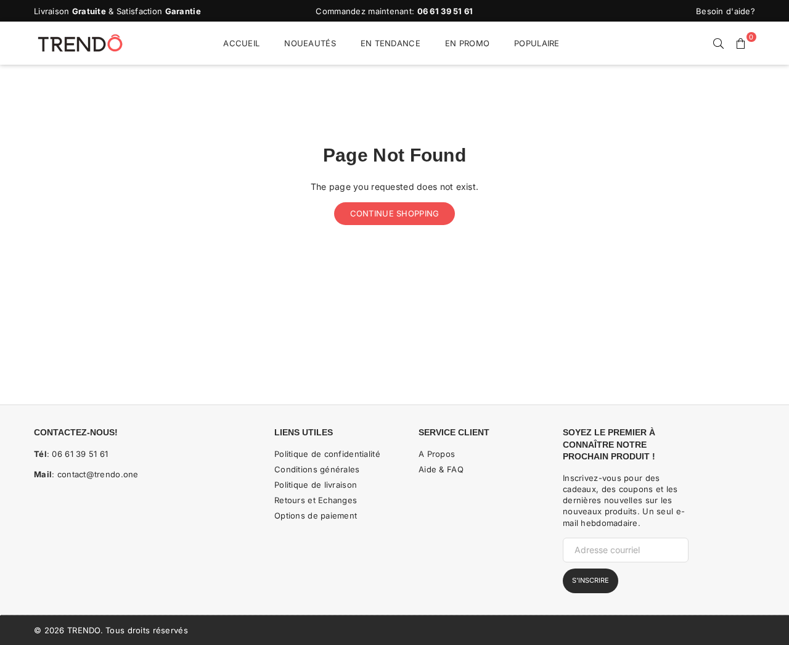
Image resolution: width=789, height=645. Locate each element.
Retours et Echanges (315, 500)
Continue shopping (394, 213)
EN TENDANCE (390, 43)
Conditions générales (317, 469)
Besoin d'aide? (725, 11)
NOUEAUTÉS (310, 43)
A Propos (437, 454)
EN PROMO (467, 43)
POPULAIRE (537, 43)
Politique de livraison (315, 485)
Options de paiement (315, 515)
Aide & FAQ (441, 469)
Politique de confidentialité (327, 454)
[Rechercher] (719, 43)
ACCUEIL (241, 43)
